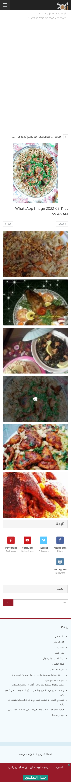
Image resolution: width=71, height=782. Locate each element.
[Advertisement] (35, 54)
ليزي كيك (59, 653)
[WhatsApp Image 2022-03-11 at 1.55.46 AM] (35, 254)
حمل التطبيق (35, 778)
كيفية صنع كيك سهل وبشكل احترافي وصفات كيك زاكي (36, 710)
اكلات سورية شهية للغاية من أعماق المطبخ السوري (37, 685)
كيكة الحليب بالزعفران (53, 659)
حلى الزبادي (58, 642)
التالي (8, 224)
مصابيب (60, 648)
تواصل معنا (58, 715)
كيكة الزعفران (57, 664)
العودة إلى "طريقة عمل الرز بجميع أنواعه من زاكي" (36, 137)
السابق (61, 224)
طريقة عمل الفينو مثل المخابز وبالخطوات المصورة (38, 675)
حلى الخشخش (57, 670)
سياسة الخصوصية (54, 681)
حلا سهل (59, 637)
